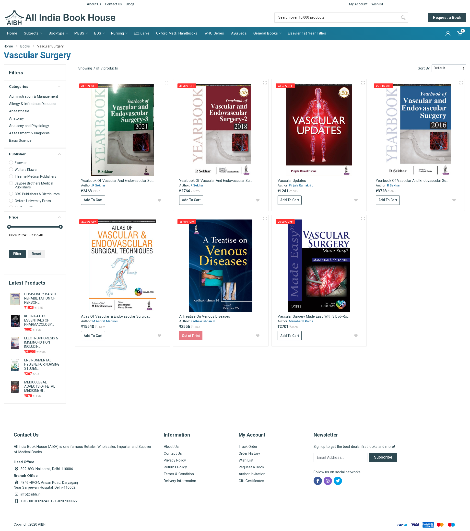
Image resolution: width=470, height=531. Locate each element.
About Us (94, 4)
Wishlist (377, 4)
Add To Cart (93, 200)
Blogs (130, 4)
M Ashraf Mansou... (106, 321)
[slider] (9, 227)
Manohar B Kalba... (302, 321)
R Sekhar (98, 185)
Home (8, 46)
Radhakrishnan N (202, 321)
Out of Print (191, 336)
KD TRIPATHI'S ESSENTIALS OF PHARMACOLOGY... (39, 320)
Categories (18, 86)
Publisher (17, 154)
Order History (249, 453)
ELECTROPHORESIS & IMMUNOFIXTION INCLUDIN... (41, 342)
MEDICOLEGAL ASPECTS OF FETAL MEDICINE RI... (39, 386)
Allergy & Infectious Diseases (32, 104)
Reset (36, 254)
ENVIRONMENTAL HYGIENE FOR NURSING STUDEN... (41, 364)
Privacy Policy (175, 460)
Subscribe (383, 457)
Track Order (248, 446)
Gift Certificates (251, 481)
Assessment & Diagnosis (29, 133)
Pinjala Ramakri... (301, 185)
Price (13, 217)
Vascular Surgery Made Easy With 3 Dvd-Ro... (313, 316)
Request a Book (447, 17)
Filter (17, 254)
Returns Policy (175, 467)
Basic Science (20, 140)
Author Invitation (252, 474)
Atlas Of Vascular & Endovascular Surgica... (116, 316)
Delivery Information (180, 481)
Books (25, 46)
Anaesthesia (19, 111)
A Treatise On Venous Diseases (204, 316)
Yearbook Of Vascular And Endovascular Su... (117, 180)
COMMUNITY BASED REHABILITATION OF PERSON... (40, 298)
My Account (358, 4)
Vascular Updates (292, 180)
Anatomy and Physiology (29, 126)
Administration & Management (33, 96)
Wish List (246, 460)
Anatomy (16, 118)
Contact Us (113, 4)
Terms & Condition (179, 474)
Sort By (424, 68)
